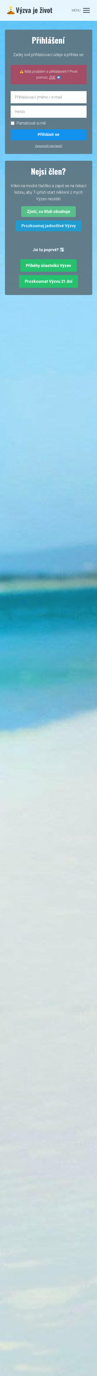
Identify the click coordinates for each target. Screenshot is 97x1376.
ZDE (52, 77)
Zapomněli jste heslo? (48, 146)
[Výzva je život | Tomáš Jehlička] (30, 10)
